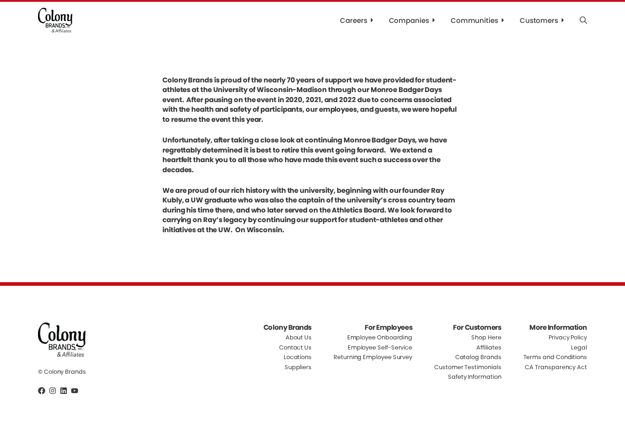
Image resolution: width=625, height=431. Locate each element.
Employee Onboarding (380, 338)
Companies (409, 20)
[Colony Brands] (55, 20)
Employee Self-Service (380, 347)
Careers (353, 20)
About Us (299, 338)
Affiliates (488, 347)
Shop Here (486, 338)
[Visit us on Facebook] (41, 390)
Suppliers (298, 367)
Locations (298, 357)
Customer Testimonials (467, 367)
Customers (539, 20)
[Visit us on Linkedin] (63, 390)
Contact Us (295, 347)
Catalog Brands (478, 357)
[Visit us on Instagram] (52, 390)
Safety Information (474, 377)
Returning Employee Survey (373, 357)
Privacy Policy (568, 338)
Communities (474, 20)
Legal (579, 347)
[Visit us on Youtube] (74, 390)
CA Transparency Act (556, 367)
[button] (583, 20)
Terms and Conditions (555, 357)
